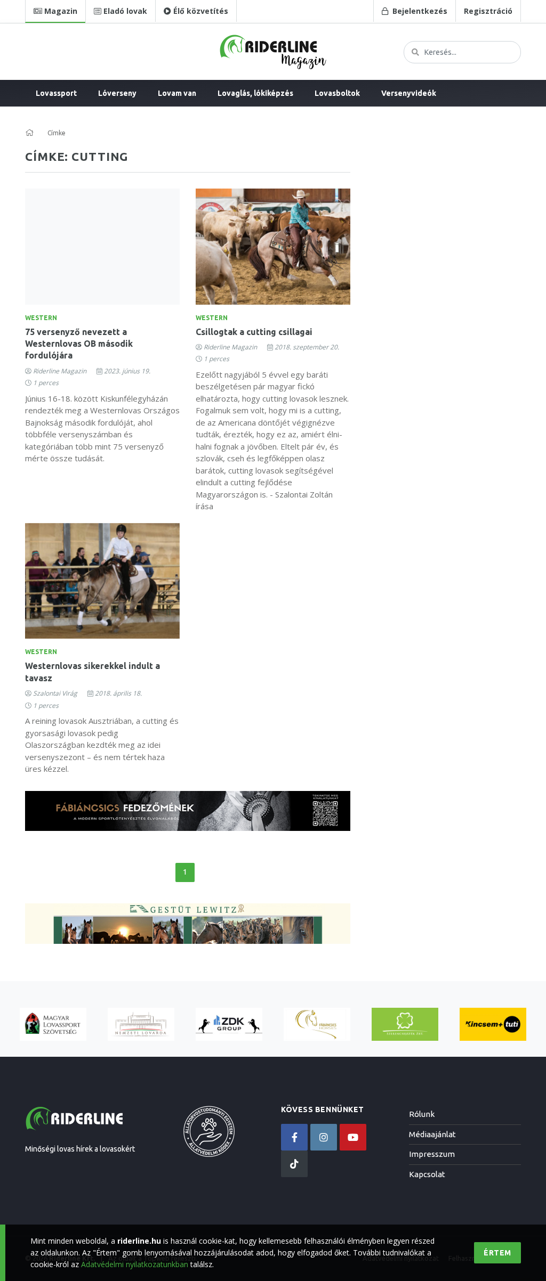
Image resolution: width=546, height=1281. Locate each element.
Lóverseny (117, 93)
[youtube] (353, 1137)
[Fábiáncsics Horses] (317, 1024)
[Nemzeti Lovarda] (141, 1024)
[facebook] (294, 1137)
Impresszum (432, 1153)
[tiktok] (294, 1164)
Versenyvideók (408, 93)
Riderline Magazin (59, 371)
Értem (497, 1253)
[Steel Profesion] (229, 1024)
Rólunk (422, 1114)
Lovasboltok (337, 93)
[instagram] (323, 1137)
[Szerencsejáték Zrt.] (405, 1024)
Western (41, 317)
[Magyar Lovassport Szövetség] (53, 1024)
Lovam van (177, 93)
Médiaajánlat (432, 1134)
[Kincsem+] (493, 1024)
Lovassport (56, 93)
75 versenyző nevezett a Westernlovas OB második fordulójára (79, 344)
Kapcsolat (427, 1174)
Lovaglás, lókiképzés (255, 93)
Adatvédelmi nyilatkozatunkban (134, 1264)
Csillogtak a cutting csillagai (254, 332)
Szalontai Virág (55, 693)
